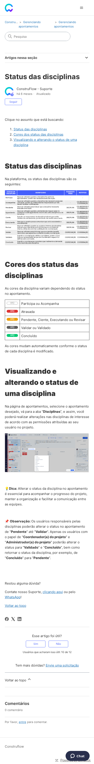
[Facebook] (7, 619)
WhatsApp (13, 597)
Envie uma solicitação (62, 665)
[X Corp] (13, 619)
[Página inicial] (9, 8)
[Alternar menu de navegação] (81, 7)
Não (58, 643)
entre (22, 722)
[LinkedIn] (19, 619)
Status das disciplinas (30, 129)
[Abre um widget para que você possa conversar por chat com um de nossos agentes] (77, 756)
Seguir (13, 101)
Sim (35, 643)
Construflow (13, 22)
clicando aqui (53, 592)
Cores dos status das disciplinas (38, 134)
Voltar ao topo (15, 606)
